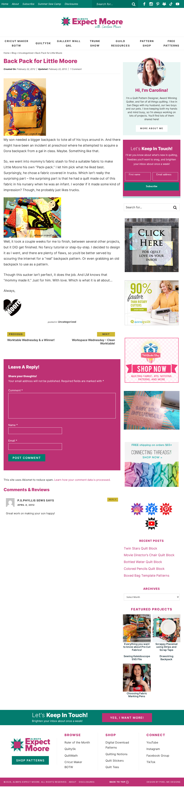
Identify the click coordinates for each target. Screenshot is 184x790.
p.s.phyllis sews (31, 500)
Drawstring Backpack (166, 658)
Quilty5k (70, 749)
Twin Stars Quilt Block (140, 548)
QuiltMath (71, 755)
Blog (14, 53)
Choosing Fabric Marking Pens (137, 695)
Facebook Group (157, 755)
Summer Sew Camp (49, 3)
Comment (15, 390)
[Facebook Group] (164, 4)
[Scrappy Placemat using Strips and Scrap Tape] (166, 640)
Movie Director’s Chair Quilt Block (149, 555)
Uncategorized (25, 53)
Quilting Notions (116, 754)
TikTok (150, 762)
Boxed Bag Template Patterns (146, 575)
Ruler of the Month (77, 742)
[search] (133, 4)
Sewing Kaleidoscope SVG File (137, 658)
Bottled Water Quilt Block (143, 562)
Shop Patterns (30, 760)
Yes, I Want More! (127, 717)
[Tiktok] (171, 4)
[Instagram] (151, 4)
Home (4, 3)
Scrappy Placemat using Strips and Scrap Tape (166, 647)
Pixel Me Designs (169, 782)
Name (13, 425)
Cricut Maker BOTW (73, 764)
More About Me (151, 128)
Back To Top (117, 782)
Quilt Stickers (114, 760)
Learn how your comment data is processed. (82, 479)
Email (12, 440)
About (15, 3)
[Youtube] (177, 4)
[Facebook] (144, 4)
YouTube (152, 742)
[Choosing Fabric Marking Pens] (137, 689)
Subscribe (28, 3)
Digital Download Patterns (117, 745)
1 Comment (76, 69)
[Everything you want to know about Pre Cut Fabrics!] (137, 640)
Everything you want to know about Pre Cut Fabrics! (136, 647)
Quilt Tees (112, 767)
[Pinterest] (157, 4)
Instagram (153, 749)
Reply (112, 499)
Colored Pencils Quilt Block (144, 569)
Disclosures (71, 3)
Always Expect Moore (92, 22)
